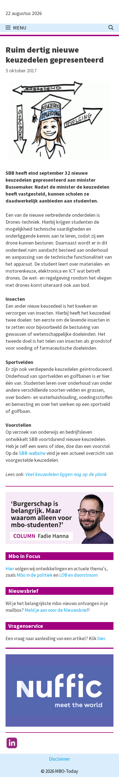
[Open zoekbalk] (111, 28)
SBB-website (32, 453)
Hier (10, 569)
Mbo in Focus (24, 555)
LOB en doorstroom (78, 575)
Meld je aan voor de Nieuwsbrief (56, 610)
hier (101, 638)
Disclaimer (59, 759)
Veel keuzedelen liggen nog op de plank (66, 474)
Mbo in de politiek (35, 575)
